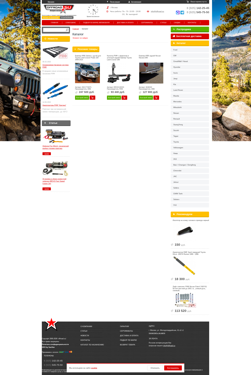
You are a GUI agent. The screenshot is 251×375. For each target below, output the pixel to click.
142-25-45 (198, 8)
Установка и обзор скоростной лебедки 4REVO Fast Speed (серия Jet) (54, 181)
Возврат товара (127, 345)
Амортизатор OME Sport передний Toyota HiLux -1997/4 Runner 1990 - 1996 (189, 253)
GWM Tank (177, 194)
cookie (94, 368)
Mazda (176, 96)
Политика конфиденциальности (55, 344)
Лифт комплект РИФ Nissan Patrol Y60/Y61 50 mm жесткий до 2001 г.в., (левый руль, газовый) (190, 288)
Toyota (176, 142)
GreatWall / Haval (180, 61)
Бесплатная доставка (188, 36)
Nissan (176, 113)
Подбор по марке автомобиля (96, 23)
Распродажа (182, 29)
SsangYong (178, 125)
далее (46, 154)
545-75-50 (198, 12)
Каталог (181, 43)
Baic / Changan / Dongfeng (184, 165)
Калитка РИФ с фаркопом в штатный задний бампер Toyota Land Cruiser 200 (119, 58)
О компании (86, 326)
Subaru (176, 199)
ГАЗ (174, 205)
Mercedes (177, 102)
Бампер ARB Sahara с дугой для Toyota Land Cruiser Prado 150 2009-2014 (88, 58)
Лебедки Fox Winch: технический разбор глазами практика (55, 147)
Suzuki (176, 130)
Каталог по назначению (51, 17)
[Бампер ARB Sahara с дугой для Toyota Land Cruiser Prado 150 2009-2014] (87, 73)
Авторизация (136, 2)
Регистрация (115, 2)
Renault (176, 119)
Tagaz (175, 136)
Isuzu (175, 73)
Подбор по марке (128, 340)
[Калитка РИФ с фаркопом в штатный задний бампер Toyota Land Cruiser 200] (119, 73)
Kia (174, 84)
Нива (175, 153)
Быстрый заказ (82, 98)
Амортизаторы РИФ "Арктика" (54, 105)
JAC (175, 176)
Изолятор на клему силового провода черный (191, 220)
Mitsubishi (177, 107)
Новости (53, 38)
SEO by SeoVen (48, 347)
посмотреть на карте (157, 333)
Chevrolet (177, 171)
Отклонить (155, 368)
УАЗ (175, 159)
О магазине (71, 23)
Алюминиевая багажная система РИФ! (55, 66)
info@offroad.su (157, 11)
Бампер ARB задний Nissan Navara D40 (150, 57)
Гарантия (124, 326)
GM (174, 56)
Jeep (175, 79)
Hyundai (176, 67)
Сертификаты (147, 23)
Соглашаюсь (173, 368)
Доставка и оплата (125, 23)
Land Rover (178, 90)
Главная (54, 23)
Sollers (176, 188)
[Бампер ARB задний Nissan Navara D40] (151, 73)
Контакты (192, 23)
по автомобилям (66, 17)
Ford (175, 50)
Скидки (177, 23)
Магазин (51, 2)
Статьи (163, 23)
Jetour (176, 182)
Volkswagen (178, 148)
